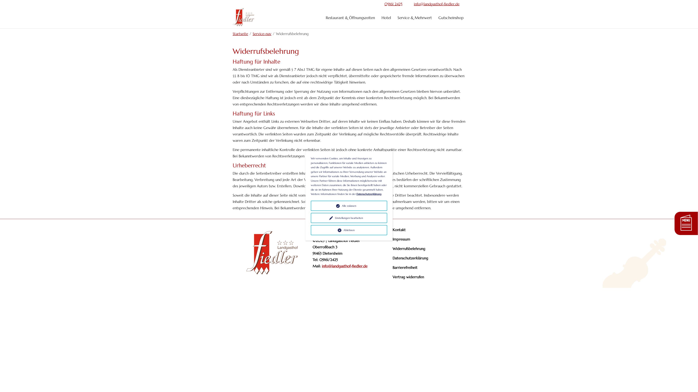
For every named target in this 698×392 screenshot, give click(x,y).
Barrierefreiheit (405, 267)
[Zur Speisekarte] (686, 223)
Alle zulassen (349, 205)
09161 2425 (393, 4)
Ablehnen (349, 230)
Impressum (401, 239)
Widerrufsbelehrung (409, 248)
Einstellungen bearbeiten (349, 218)
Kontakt (399, 230)
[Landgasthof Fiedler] (243, 17)
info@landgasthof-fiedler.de (437, 4)
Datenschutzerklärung (410, 258)
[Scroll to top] (688, 382)
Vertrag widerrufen (408, 277)
